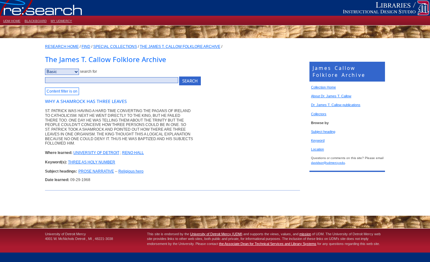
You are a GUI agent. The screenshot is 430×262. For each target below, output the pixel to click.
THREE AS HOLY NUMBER (91, 162)
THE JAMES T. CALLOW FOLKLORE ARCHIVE (180, 46)
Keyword (318, 140)
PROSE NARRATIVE (96, 171)
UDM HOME (11, 21)
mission (305, 234)
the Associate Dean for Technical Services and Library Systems (267, 244)
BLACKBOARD (36, 21)
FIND (86, 46)
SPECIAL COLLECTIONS (115, 46)
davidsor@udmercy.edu (328, 162)
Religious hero (131, 171)
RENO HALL (133, 153)
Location (317, 149)
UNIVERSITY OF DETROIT (96, 153)
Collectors (318, 114)
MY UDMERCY (61, 21)
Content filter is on (62, 91)
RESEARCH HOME (62, 46)
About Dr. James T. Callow (331, 96)
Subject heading (323, 132)
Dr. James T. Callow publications (335, 105)
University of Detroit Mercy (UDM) (216, 234)
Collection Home (323, 87)
